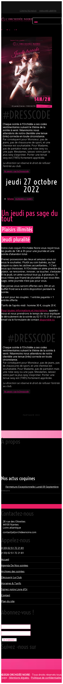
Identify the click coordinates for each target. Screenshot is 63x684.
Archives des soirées (12, 571)
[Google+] (14, 5)
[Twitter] (3, 5)
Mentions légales (19, 677)
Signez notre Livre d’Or (14, 589)
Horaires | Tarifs (23, 199)
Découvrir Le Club (11, 577)
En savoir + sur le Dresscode (16, 171)
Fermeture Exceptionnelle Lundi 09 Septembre (32, 486)
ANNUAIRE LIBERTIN (47, 10)
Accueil (5, 559)
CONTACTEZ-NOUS (28, 10)
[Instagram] (24, 5)
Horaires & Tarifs (11, 583)
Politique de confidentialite (46, 677)
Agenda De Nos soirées (14, 565)
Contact (5, 595)
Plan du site (8, 601)
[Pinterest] (19, 5)
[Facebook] (9, 5)
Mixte (10, 198)
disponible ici (47, 319)
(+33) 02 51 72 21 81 (12, 548)
